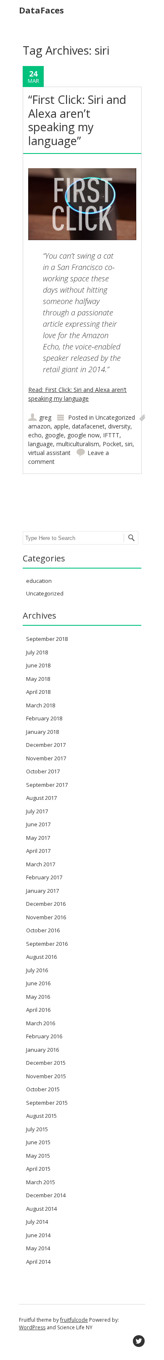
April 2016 (38, 1009)
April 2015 (38, 1168)
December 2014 (46, 1195)
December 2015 (46, 1062)
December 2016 (46, 904)
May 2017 (38, 837)
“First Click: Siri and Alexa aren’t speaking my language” (77, 120)
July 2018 (37, 652)
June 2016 (38, 983)
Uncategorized (115, 417)
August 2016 (41, 956)
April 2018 (38, 692)
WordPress (32, 1327)
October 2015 (43, 1089)
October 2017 (43, 771)
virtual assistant (49, 453)
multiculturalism (77, 444)
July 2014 (37, 1221)
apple (61, 426)
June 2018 (38, 665)
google (54, 435)
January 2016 (42, 1049)
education (39, 581)
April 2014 (38, 1261)
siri (128, 444)
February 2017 (44, 877)
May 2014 (38, 1248)
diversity (119, 426)
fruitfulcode (74, 1319)
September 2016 (47, 943)
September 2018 (47, 639)
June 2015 (38, 1142)
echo (35, 435)
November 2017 (46, 758)
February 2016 (44, 1036)
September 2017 (47, 784)
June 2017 (38, 824)
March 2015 (40, 1182)
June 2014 (38, 1235)
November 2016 (46, 917)
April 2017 (38, 851)
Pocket (112, 444)
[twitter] (138, 1341)
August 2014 (41, 1208)
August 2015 (41, 1115)
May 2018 (38, 679)
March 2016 (40, 1023)
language (40, 444)
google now (83, 435)
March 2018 (40, 705)
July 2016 (37, 970)
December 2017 (46, 745)
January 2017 (42, 890)
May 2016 (38, 996)
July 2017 (37, 811)
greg (45, 417)
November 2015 (46, 1076)
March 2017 (40, 864)
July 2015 (37, 1129)
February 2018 (44, 718)
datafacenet (88, 426)
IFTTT (111, 435)
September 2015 (47, 1102)
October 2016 (43, 930)
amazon (39, 426)
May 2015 (38, 1155)
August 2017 (41, 798)
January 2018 (42, 732)
